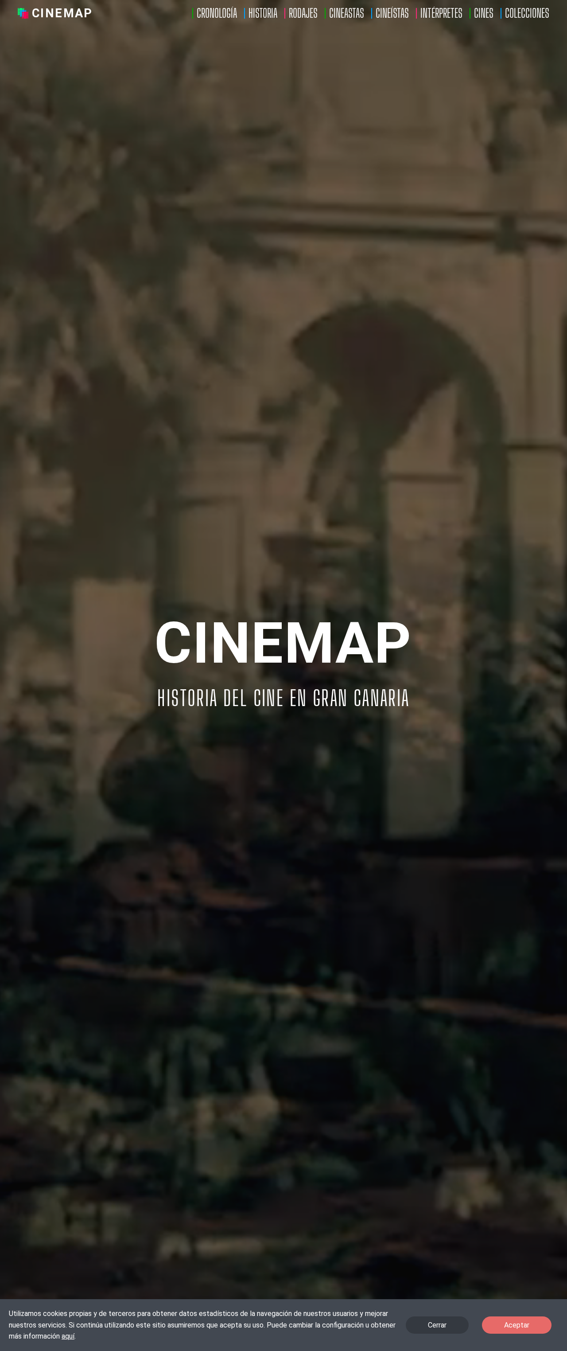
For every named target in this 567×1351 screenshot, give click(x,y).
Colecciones (527, 13)
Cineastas (346, 13)
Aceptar (516, 1325)
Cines (483, 13)
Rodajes (303, 13)
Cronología (217, 13)
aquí (68, 1336)
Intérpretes (441, 13)
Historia (263, 13)
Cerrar (437, 1325)
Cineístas (392, 13)
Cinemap (62, 13)
